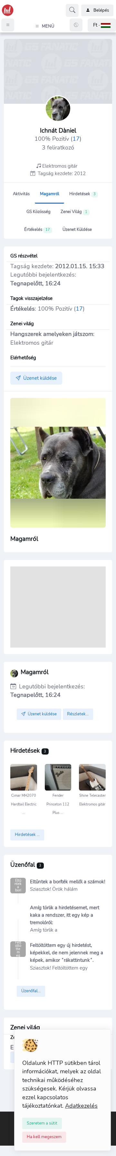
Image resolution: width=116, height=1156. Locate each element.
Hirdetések (82, 194)
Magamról (49, 194)
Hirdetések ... (27, 835)
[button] (102, 25)
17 (76, 139)
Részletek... (78, 714)
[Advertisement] (58, 607)
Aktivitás (21, 194)
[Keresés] (72, 10)
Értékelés (37, 229)
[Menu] (7, 24)
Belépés (101, 10)
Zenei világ (74, 212)
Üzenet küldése (77, 229)
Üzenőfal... (31, 991)
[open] (5, 1116)
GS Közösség (38, 212)
